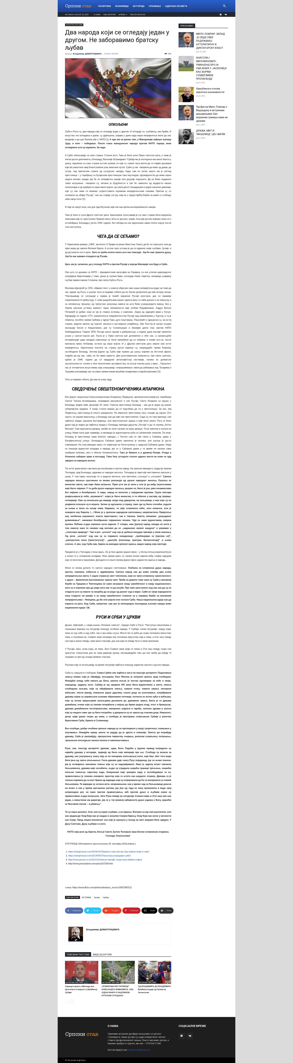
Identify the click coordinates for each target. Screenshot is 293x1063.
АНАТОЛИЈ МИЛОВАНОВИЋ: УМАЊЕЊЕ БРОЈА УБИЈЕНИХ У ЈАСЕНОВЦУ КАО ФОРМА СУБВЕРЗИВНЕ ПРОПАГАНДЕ (211, 68)
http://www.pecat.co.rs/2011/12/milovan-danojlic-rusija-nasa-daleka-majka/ (105, 859)
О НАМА (97, 14)
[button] (224, 6)
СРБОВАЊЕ (155, 6)
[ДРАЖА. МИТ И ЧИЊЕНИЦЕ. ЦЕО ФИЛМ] (186, 136)
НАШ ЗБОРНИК (109, 14)
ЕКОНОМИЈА (122, 6)
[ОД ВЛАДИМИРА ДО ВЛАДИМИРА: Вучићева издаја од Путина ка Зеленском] (154, 972)
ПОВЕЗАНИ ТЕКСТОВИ (78, 954)
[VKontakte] (225, 14)
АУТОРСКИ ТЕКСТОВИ (74, 25)
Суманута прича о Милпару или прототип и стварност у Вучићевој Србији (81, 989)
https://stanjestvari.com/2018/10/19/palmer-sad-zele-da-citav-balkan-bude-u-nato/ (108, 851)
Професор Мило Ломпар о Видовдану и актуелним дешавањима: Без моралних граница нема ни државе (212, 113)
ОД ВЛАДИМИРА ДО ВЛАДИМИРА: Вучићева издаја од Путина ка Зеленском (154, 989)
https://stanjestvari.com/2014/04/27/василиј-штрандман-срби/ (99, 855)
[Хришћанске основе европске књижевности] (186, 94)
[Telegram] (220, 14)
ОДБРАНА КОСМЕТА (176, 6)
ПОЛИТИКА (104, 6)
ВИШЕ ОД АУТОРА (102, 954)
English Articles (137, 14)
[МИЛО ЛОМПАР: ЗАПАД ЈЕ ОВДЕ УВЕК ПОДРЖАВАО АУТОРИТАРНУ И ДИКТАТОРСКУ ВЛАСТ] (186, 39)
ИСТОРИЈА (139, 6)
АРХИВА (122, 14)
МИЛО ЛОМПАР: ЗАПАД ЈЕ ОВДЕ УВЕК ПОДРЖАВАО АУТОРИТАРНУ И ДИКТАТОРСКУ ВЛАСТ (210, 40)
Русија (97, 897)
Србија (106, 897)
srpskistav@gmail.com (139, 1049)
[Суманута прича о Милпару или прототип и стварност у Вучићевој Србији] (81, 972)
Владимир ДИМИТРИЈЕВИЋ (87, 53)
